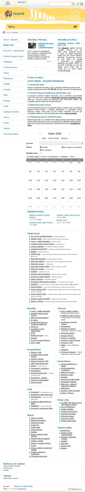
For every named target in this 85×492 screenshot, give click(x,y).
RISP (5, 95)
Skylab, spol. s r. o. (77, 489)
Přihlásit (22, 2)
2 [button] (37, 67)
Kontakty (6, 470)
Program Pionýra (67, 336)
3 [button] (40, 67)
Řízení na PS (66, 446)
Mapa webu (6, 486)
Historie (15, 478)
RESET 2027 (8, 45)
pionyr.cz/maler (71, 113)
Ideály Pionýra (7, 478)
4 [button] (44, 67)
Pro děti (44, 147)
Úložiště (6, 84)
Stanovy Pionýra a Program (11, 466)
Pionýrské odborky (37, 261)
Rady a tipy (63, 400)
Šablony (64, 448)
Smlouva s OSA (67, 343)
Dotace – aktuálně (10, 40)
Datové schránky (37, 418)
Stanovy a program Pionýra (41, 443)
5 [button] (47, 67)
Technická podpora (10, 134)
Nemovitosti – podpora (39, 378)
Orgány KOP (35, 427)
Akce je (29, 147)
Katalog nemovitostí (11, 112)
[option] (40, 51)
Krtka (68, 71)
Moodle (33, 252)
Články (6, 123)
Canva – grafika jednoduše (40, 241)
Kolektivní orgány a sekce (13, 56)
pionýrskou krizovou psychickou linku (66, 98)
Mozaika (6, 101)
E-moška (6, 90)
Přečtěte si (49, 61)
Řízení (30, 415)
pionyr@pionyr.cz (22, 488)
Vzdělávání (7, 62)
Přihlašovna (8, 78)
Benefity (31, 308)
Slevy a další (35, 343)
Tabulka (64, 138)
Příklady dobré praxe (68, 421)
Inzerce (6, 117)
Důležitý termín (32, 153)
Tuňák (5, 106)
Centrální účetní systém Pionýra (42, 244)
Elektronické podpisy (38, 420)
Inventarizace (36, 371)
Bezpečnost (65, 430)
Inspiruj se (34, 327)
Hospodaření (34, 349)
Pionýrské (34, 269)
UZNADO (34, 284)
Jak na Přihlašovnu (68, 407)
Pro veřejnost (46, 150)
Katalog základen (67, 409)
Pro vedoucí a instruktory (73, 147)
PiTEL (33, 333)
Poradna (34, 338)
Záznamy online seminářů (40, 299)
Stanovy (34, 279)
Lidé (29, 389)
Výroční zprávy (7, 468)
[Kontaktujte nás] (81, 5)
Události (6, 128)
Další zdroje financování (39, 364)
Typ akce (29, 143)
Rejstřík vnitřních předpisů (40, 439)
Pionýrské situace (10, 67)
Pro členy (7, 3)
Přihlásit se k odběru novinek (23, 486)
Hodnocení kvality (37, 423)
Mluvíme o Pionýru (68, 372)
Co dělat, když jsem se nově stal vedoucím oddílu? (71, 403)
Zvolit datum (53, 138)
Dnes (44, 138)
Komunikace (64, 361)
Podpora (34, 335)
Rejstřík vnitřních (37, 274)
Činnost (62, 308)
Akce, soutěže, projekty (69, 311)
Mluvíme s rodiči (67, 375)
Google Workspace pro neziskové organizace (39, 323)
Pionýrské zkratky (67, 418)
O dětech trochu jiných (69, 411)
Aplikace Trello (36, 352)
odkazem (65, 48)
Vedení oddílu (65, 428)
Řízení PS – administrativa (13, 51)
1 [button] (34, 67)
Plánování (64, 444)
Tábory (6, 73)
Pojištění (64, 441)
